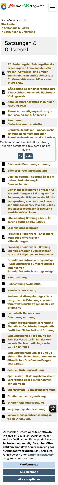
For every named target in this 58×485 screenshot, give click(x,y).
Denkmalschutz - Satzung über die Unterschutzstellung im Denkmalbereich (30, 180)
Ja (20, 156)
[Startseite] (22, 7)
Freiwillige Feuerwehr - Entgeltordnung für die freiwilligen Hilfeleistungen (31, 237)
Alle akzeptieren (29, 479)
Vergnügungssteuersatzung (26, 409)
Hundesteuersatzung (21, 290)
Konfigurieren (29, 464)
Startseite (8, 24)
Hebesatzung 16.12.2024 (24, 284)
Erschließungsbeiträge (22, 228)
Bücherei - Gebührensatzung (27, 170)
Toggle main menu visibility (52, 7)
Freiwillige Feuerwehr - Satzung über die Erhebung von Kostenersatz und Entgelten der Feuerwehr (30, 250)
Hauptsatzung (17, 277)
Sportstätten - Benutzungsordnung (31, 389)
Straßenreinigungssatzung (25, 402)
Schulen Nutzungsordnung (25, 370)
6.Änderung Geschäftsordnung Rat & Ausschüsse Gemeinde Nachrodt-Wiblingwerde (31, 92)
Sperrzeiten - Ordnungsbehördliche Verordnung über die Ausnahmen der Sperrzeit (31, 379)
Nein (29, 156)
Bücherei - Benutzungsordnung (28, 164)
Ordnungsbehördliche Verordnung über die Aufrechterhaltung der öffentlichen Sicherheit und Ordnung (30, 326)
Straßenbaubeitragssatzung (26, 396)
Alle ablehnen (29, 472)
